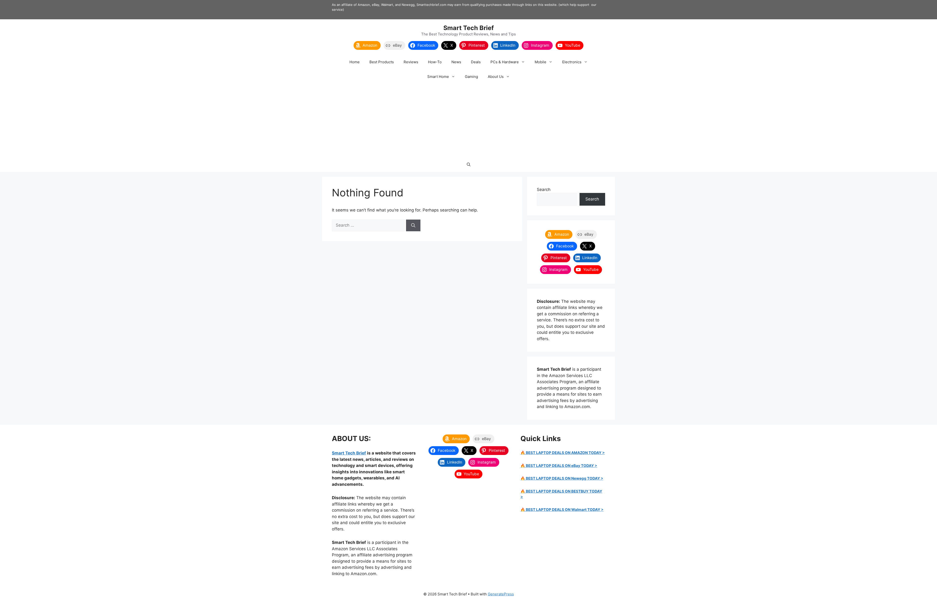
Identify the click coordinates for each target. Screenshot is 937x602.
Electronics (571, 62)
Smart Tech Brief (468, 28)
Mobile (540, 62)
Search (543, 189)
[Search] (413, 225)
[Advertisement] (468, 120)
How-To (435, 62)
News (456, 62)
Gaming (471, 76)
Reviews (411, 62)
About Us (496, 76)
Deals (476, 62)
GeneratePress (501, 594)
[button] (468, 164)
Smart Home (438, 76)
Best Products (381, 62)
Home (354, 62)
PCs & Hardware (504, 62)
